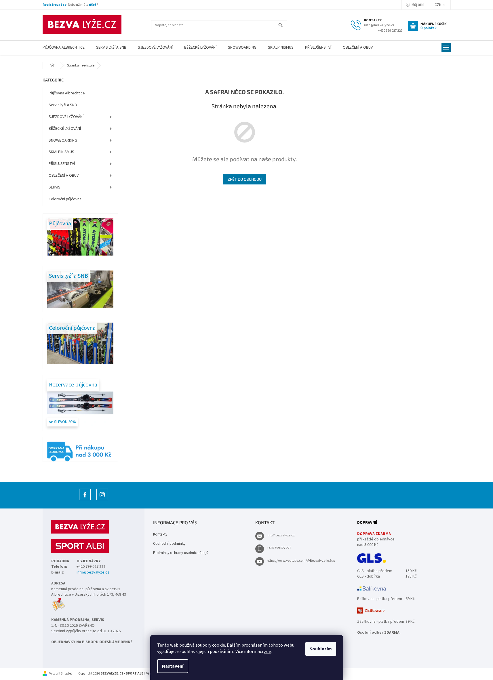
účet (92, 4)
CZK (438, 4)
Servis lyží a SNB (63, 105)
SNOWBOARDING (63, 140)
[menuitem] (63, 48)
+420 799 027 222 (279, 548)
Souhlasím (321, 649)
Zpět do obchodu (245, 179)
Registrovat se (54, 4)
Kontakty (160, 534)
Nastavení (172, 666)
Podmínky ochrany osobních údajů (180, 552)
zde (267, 651)
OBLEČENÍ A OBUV (64, 175)
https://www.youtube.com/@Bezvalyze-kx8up (301, 560)
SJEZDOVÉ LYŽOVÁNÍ (66, 117)
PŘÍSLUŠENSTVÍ (62, 164)
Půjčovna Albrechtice (67, 93)
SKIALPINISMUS (61, 152)
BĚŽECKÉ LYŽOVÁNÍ (65, 129)
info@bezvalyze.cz (93, 572)
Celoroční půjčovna (65, 199)
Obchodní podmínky (169, 543)
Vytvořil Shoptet (60, 673)
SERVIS (54, 187)
